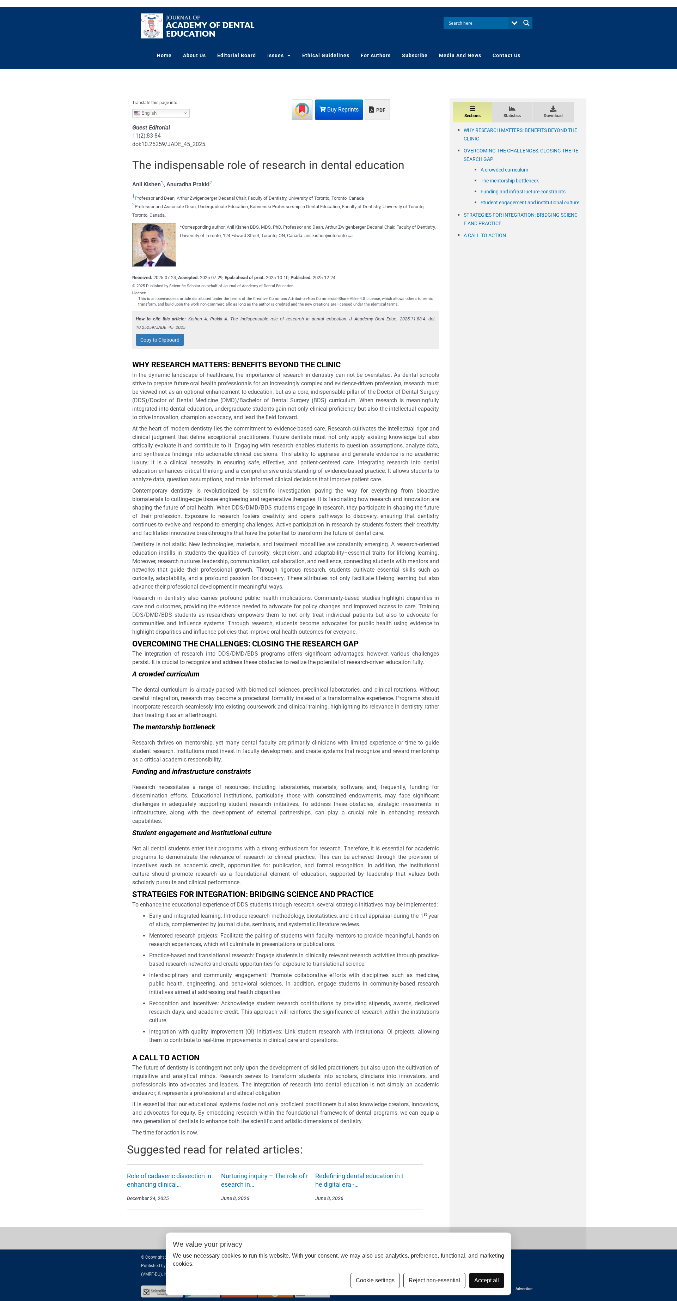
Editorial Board (236, 55)
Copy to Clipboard (159, 340)
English (148, 112)
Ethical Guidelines (325, 55)
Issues (275, 55)
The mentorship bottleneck (510, 180)
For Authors (376, 55)
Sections (472, 115)
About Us (194, 55)
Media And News (460, 55)
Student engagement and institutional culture (530, 202)
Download (553, 115)
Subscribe (415, 55)
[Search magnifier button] (526, 23)
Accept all (486, 1280)
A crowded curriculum (504, 170)
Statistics (512, 115)
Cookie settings (375, 1280)
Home (164, 55)
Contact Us (506, 55)
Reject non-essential (434, 1280)
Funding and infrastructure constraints (523, 191)
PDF (380, 110)
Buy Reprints (342, 109)
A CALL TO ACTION (485, 235)
